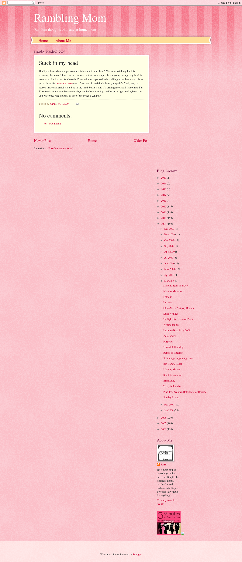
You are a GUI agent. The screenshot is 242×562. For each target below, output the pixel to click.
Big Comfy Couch (172, 363)
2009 (164, 224)
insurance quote (64, 83)
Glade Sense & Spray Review (178, 308)
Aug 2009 (169, 251)
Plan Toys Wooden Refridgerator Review (184, 392)
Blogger (137, 554)
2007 (164, 423)
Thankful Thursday (173, 347)
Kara (164, 464)
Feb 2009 (169, 404)
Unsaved (167, 302)
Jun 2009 (169, 263)
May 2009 (169, 269)
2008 (164, 417)
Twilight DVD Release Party (178, 319)
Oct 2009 (169, 240)
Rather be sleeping (173, 352)
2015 (164, 189)
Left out (167, 297)
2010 (164, 218)
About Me (63, 40)
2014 (164, 195)
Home (43, 40)
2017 (164, 177)
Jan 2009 (169, 410)
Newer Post (42, 140)
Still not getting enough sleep (178, 358)
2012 (164, 206)
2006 (164, 429)
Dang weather (170, 313)
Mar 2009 (169, 281)
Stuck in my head (172, 375)
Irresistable (169, 380)
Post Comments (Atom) (60, 148)
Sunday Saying (171, 397)
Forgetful (168, 341)
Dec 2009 (169, 228)
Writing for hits (171, 324)
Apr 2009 (169, 275)
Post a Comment (52, 123)
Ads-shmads (169, 336)
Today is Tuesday (172, 386)
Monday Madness (172, 291)
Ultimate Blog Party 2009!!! (178, 330)
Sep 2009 (169, 246)
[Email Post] (77, 103)
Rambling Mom (70, 17)
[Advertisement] (182, 106)
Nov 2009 (169, 234)
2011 (164, 212)
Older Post (141, 140)
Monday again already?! (176, 285)
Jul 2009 (169, 257)
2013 (164, 200)
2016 (164, 183)
